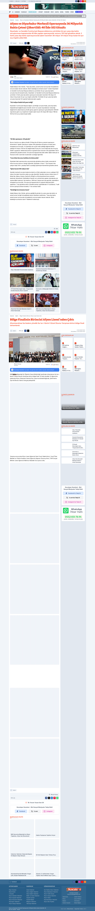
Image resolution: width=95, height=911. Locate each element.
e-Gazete (11, 893)
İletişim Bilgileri (77, 902)
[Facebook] (76, 1)
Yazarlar (24, 12)
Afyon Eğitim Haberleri (32, 893)
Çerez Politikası (77, 898)
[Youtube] (83, 1)
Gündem (17, 12)
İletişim (24, 1)
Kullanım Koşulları (66, 902)
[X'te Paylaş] (28, 43)
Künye (11, 1)
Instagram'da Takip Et (74, 217)
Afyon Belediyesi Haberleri (51, 892)
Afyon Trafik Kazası (49, 893)
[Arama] (85, 12)
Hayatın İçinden (30, 897)
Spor (52, 12)
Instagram (50, 245)
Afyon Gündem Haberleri (15, 895)
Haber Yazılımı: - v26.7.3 (73, 908)
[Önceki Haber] (83, 16)
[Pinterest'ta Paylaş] (54, 232)
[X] (78, 1)
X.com (36, 245)
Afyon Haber (47, 897)
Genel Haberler (30, 890)
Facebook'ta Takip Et (74, 209)
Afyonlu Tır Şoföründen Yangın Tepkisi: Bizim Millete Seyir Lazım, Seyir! (39, 16)
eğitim (14, 330)
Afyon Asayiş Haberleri (15, 903)
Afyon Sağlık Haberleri (32, 892)
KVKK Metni (77, 900)
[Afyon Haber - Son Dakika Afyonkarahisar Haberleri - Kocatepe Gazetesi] (73, 889)
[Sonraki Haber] (85, 16)
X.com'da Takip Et (74, 213)
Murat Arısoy (17, 364)
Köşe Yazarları (12, 890)
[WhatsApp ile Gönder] (57, 232)
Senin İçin (80, 11)
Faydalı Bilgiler (30, 899)
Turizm (67, 12)
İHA (18, 77)
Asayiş (57, 12)
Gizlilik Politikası (77, 896)
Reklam (18, 1)
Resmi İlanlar (12, 892)
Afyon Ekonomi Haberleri (15, 899)
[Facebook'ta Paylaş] (25, 43)
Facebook (22, 245)
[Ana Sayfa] (12, 12)
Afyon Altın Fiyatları (49, 901)
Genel (62, 12)
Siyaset (41, 12)
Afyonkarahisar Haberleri (50, 899)
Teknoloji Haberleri (31, 903)
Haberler (12, 20)
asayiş (14, 43)
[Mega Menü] (10, 12)
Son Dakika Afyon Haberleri (51, 890)
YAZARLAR (14, 881)
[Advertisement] (34, 127)
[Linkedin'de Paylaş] (52, 232)
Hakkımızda (65, 896)
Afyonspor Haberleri (14, 901)
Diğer (72, 12)
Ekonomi (46, 12)
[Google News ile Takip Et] (54, 77)
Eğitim (16, 315)
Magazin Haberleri (31, 901)
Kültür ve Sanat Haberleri (32, 895)
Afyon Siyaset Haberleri (15, 897)
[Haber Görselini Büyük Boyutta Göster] (34, 60)
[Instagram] (81, 1)
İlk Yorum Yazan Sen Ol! (36, 237)
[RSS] (85, 1)
